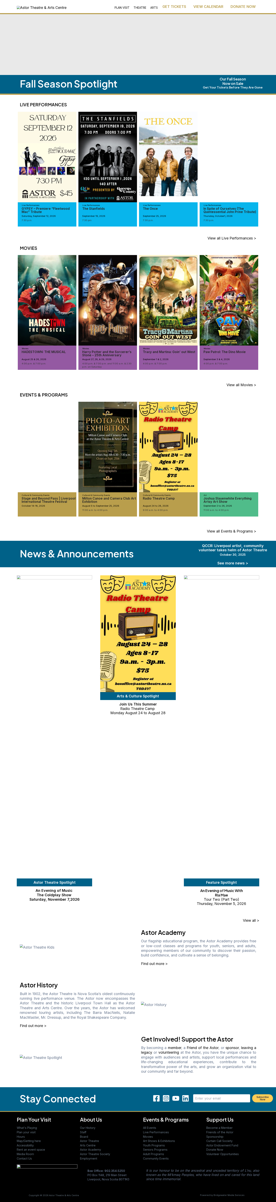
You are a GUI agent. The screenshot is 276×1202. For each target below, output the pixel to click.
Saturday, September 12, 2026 (39, 216)
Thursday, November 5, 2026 (221, 904)
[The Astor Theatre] (47, 1176)
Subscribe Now (262, 1098)
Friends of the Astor (219, 1132)
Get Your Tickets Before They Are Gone (233, 87)
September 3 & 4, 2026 (216, 359)
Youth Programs (154, 1145)
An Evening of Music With (221, 890)
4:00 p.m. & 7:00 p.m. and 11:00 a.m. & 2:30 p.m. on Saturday (107, 365)
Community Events (156, 1158)
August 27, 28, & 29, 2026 (97, 359)
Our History (87, 1127)
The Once (150, 209)
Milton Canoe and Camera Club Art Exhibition (109, 500)
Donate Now (214, 1149)
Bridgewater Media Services (229, 1195)
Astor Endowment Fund (222, 1145)
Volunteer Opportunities (222, 1154)
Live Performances (156, 1132)
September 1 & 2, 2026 (156, 359)
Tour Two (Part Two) (221, 899)
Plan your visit (26, 1132)
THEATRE (140, 7)
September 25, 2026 (154, 216)
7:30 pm (87, 220)
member (174, 1048)
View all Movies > (241, 385)
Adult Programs (153, 1154)
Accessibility (25, 1145)
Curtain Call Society (219, 1141)
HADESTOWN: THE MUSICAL (44, 352)
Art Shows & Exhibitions (159, 1141)
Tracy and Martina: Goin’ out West (169, 352)
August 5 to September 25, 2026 (100, 505)
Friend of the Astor (203, 1048)
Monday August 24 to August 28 (137, 713)
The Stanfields (93, 209)
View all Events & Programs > (231, 531)
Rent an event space (31, 1149)
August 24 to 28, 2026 (156, 505)
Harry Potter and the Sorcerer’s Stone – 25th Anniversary (107, 353)
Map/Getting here (29, 1141)
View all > (251, 920)
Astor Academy (90, 1149)
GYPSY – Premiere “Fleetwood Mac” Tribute (46, 210)
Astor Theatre (89, 1141)
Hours (21, 1136)
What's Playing (27, 1127)
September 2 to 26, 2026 (217, 505)
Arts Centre (88, 1145)
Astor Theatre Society (95, 1154)
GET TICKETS (174, 6)
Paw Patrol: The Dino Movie (224, 352)
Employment (88, 1158)
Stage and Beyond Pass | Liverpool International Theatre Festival (49, 500)
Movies (148, 1136)
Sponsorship (214, 1136)
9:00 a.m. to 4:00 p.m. (155, 510)
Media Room (25, 1154)
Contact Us (24, 1158)
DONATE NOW (243, 6)
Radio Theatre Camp (159, 498)
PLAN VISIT (122, 7)
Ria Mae (221, 895)
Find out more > (154, 964)
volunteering (168, 1052)
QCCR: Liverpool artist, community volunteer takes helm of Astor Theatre (233, 550)
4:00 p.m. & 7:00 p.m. (34, 363)
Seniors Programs (155, 1149)
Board (84, 1136)
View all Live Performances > (232, 238)
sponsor (232, 1048)
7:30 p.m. (27, 220)
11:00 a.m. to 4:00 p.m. (95, 510)
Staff (83, 1132)
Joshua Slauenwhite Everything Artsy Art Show (227, 500)
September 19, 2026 (93, 216)
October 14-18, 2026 (33, 505)
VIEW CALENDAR (208, 6)
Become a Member (219, 1127)
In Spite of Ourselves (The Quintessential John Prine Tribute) (229, 210)
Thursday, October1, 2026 (218, 216)
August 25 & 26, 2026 (34, 359)
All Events (149, 1127)
